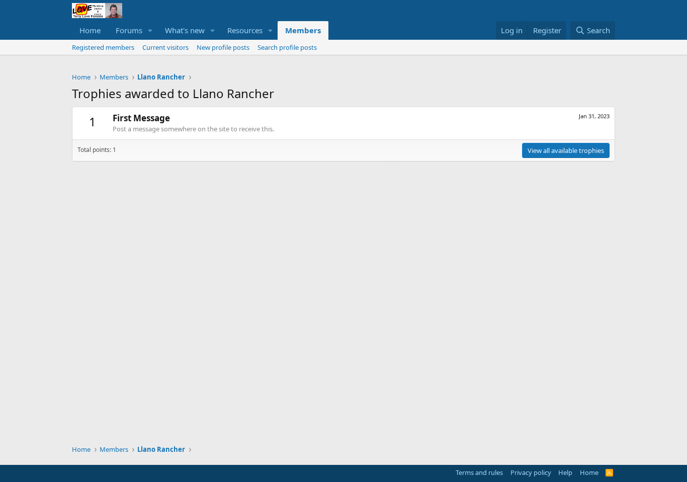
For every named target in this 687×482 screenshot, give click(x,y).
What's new (185, 30)
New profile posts (223, 47)
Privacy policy (530, 472)
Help (565, 472)
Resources (245, 30)
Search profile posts (287, 47)
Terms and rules (479, 472)
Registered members (103, 47)
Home (90, 30)
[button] (150, 30)
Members (303, 30)
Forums (129, 30)
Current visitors (165, 47)
